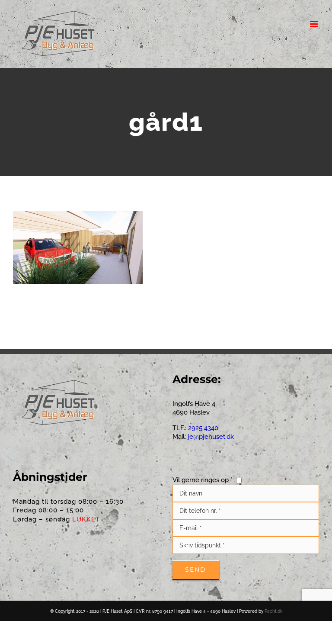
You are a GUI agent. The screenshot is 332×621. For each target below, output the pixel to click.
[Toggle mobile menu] (314, 24)
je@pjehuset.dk (211, 437)
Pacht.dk (273, 611)
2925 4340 (202, 428)
